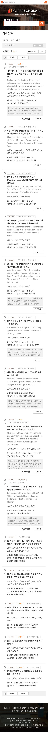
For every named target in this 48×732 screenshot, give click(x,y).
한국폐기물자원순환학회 (16, 561)
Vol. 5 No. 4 (28, 511)
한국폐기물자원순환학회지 (17, 625)
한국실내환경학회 (24, 513)
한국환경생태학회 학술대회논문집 (19, 157)
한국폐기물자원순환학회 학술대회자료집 (22, 555)
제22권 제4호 (34, 625)
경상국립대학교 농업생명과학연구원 (20, 456)
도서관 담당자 (32, 711)
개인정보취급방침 (19, 708)
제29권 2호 (11, 160)
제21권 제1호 (34, 655)
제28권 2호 (11, 294)
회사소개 (7, 708)
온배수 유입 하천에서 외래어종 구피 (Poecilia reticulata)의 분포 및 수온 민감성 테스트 (24, 180)
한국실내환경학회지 (14, 511)
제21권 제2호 (31, 100)
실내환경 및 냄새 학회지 (15, 100)
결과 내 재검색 (12, 20)
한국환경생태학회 (30, 160)
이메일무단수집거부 (37, 708)
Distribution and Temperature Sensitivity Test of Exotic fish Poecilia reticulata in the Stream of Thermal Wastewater (24, 189)
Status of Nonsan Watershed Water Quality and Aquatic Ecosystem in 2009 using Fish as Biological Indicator (24, 382)
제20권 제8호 (34, 683)
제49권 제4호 (27, 453)
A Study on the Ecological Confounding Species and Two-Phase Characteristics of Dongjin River (24, 331)
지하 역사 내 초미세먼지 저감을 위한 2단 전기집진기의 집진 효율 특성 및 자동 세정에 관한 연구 (25, 74)
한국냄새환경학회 (24, 103)
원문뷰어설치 (19, 711)
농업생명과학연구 (13, 453)
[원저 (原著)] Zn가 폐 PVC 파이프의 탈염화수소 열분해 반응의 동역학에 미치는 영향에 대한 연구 (25, 610)
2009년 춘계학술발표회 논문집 (18, 558)
